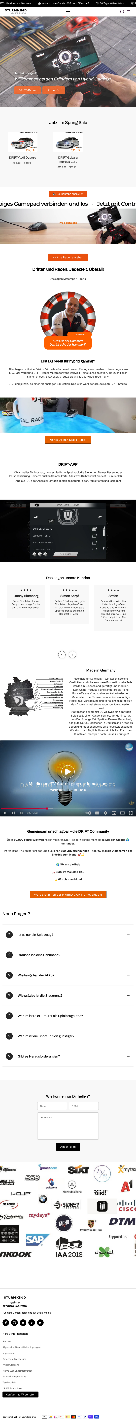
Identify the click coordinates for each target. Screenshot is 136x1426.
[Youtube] (23, 1322)
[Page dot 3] (129, 70)
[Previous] (62, 654)
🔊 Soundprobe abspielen (68, 194)
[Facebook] (5, 1322)
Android (42, 480)
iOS (28, 480)
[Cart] (128, 11)
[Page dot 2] (129, 61)
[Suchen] (122, 11)
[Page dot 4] (129, 79)
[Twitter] (40, 1322)
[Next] (72, 654)
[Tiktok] (31, 1322)
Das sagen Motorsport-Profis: (68, 278)
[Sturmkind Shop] (25, 11)
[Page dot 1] (129, 52)
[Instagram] (14, 1322)
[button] (68, 771)
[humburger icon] (68, 11)
